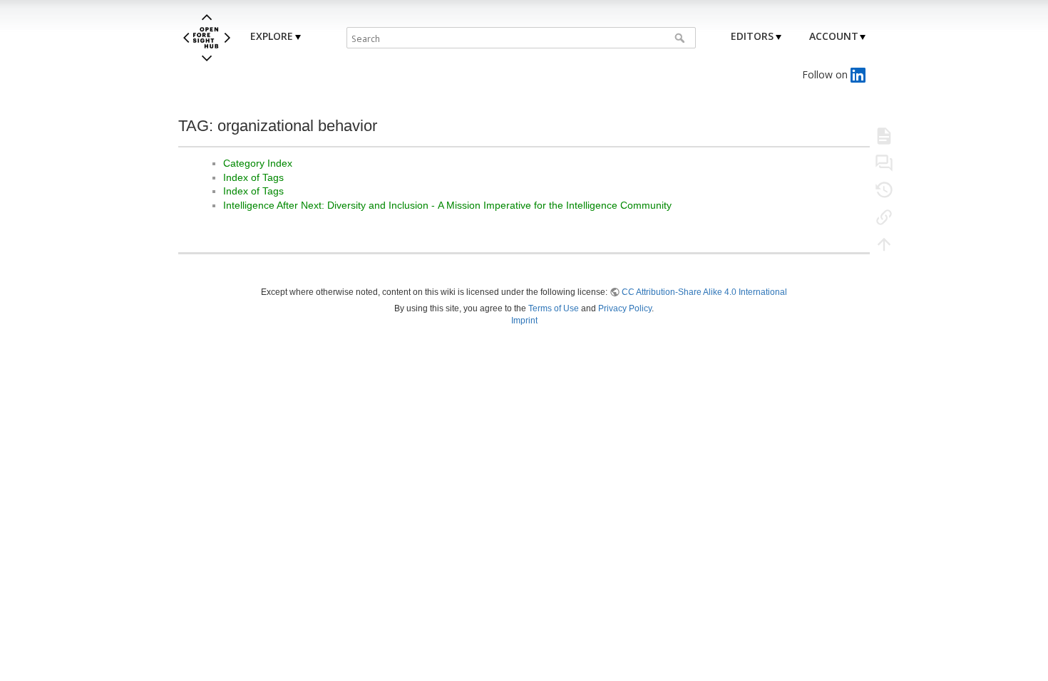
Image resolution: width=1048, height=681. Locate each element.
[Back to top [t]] (884, 243)
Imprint (524, 321)
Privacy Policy (625, 308)
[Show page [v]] (884, 135)
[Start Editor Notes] (884, 162)
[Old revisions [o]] (884, 189)
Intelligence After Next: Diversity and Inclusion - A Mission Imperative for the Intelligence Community (447, 205)
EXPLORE (271, 36)
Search (681, 38)
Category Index (257, 163)
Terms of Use (553, 308)
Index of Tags (253, 177)
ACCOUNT (833, 36)
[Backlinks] (884, 216)
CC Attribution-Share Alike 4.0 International (704, 292)
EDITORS (752, 36)
